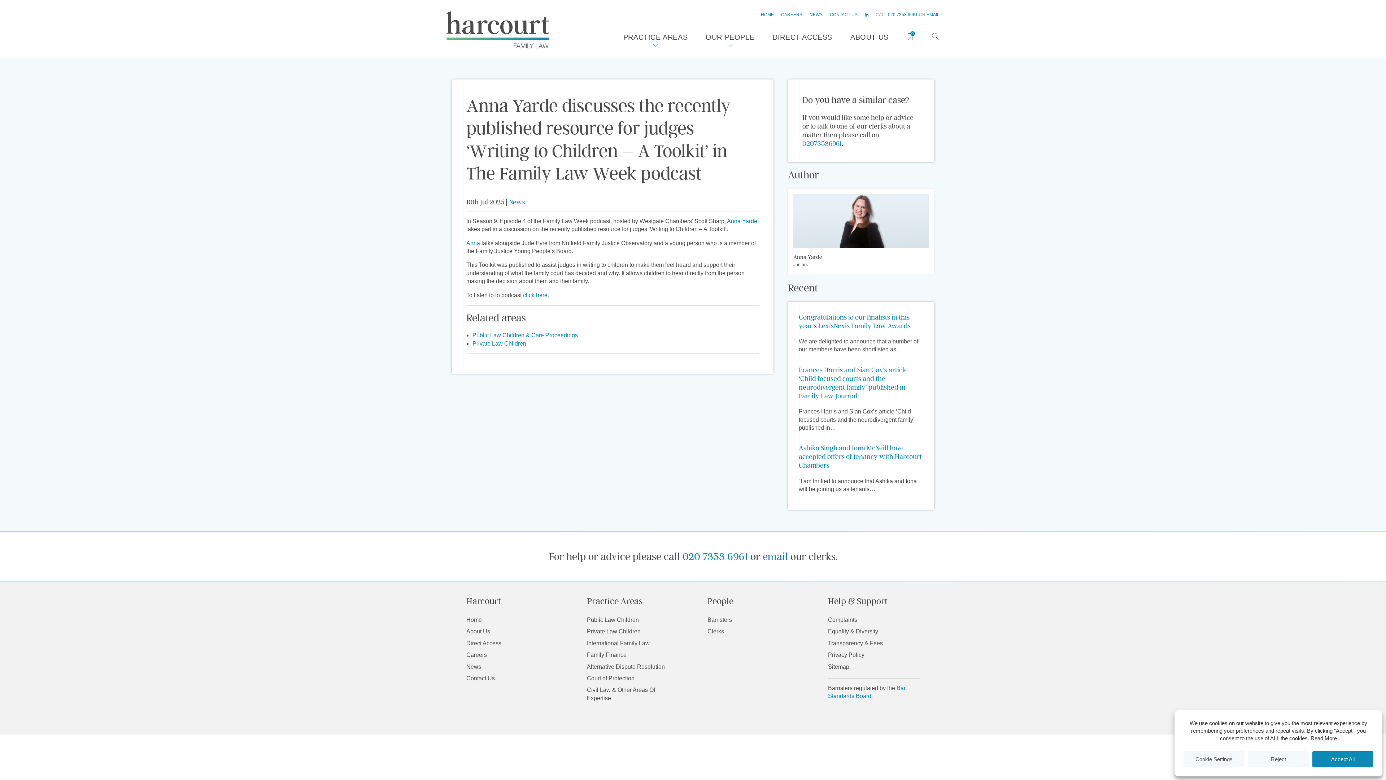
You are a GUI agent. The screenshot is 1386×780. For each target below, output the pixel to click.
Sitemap (838, 667)
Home (767, 14)
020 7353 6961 (903, 14)
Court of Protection (611, 678)
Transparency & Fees (855, 643)
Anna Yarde (742, 221)
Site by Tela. (843, 710)
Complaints (842, 620)
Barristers (719, 620)
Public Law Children (613, 620)
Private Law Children (499, 344)
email (775, 556)
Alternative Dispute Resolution (626, 667)
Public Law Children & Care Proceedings (525, 335)
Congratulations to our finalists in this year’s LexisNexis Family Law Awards (855, 321)
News (816, 14)
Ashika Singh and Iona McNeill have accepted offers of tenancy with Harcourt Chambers (860, 456)
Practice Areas (655, 37)
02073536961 (822, 143)
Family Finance (607, 655)
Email (933, 14)
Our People (730, 37)
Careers (791, 14)
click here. (536, 295)
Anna (473, 243)
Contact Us (844, 14)
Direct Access (802, 37)
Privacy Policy (846, 655)
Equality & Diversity (853, 631)
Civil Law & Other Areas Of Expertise (621, 694)
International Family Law (618, 643)
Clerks (715, 631)
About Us (869, 37)
